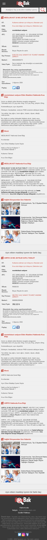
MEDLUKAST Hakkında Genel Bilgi (13, 135)
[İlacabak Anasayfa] (23, 4)
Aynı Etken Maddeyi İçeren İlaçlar (12, 144)
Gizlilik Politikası (24, 513)
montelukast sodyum (19, 30)
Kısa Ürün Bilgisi (6, 158)
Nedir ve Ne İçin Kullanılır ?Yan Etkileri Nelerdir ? (10, 148)
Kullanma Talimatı (7, 153)
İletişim (15, 510)
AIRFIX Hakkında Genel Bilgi (11, 375)
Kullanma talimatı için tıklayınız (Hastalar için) (27, 22)
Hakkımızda (24, 508)
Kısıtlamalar (5, 140)
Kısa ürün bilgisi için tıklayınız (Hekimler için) (27, 26)
